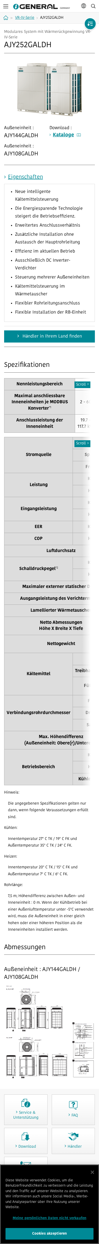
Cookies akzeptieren (49, 1233)
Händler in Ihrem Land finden (51, 336)
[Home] (6, 17)
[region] (49, 1204)
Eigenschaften (25, 177)
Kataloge (63, 135)
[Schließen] (92, 1172)
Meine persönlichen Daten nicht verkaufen (49, 1218)
